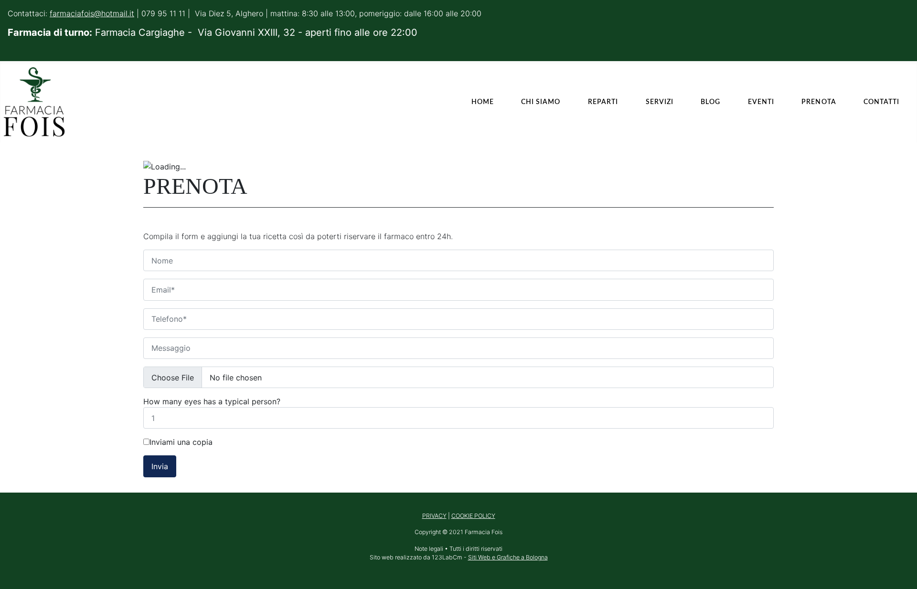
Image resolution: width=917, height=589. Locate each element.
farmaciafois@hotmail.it (92, 13)
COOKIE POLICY (473, 515)
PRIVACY (434, 515)
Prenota (818, 101)
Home (482, 101)
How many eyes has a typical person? (211, 401)
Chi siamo (540, 101)
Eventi (761, 101)
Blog (710, 101)
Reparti (603, 101)
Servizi (659, 101)
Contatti (881, 101)
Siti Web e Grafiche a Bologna (508, 557)
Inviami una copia (181, 442)
